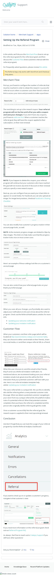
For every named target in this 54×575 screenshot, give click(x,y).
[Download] (22, 295)
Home (7, 567)
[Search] (42, 22)
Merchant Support (26, 34)
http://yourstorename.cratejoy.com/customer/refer (29, 337)
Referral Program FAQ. (17, 530)
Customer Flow (18, 59)
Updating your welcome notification (21, 321)
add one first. (19, 117)
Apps (39, 34)
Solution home (9, 34)
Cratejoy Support (36, 535)
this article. (43, 67)
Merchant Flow (31, 54)
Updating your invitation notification (22, 323)
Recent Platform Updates (39, 567)
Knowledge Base (20, 567)
